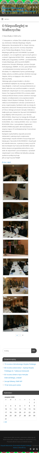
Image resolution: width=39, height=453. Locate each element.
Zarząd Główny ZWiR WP (13, 381)
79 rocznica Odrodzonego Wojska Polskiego (20, 364)
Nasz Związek (8, 2)
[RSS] (36, 7)
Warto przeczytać (33, 2)
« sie (5, 422)
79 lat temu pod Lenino (12, 385)
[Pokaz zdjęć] (6, 162)
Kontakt (23, 2)
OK (33, 351)
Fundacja (16, 2)
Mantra (15, 448)
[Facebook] (30, 7)
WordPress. (22, 448)
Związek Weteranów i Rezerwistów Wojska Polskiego (19, 9)
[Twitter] (33, 7)
